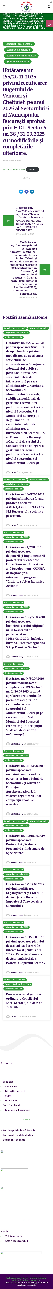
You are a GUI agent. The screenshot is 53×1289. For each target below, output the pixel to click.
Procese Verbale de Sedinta (18, 984)
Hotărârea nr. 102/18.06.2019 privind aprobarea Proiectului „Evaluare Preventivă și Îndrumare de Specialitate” (25, 844)
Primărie (8, 1081)
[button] (51, 2)
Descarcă (32, 169)
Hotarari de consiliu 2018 (16, 537)
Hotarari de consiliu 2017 (16, 756)
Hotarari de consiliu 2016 (16, 668)
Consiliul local (11, 1105)
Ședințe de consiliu (18, 61)
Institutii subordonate (17, 1110)
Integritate (11, 1100)
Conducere (11, 1086)
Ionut (13, 472)
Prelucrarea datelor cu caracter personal (26, 1278)
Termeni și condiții (14, 1139)
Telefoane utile (14, 1236)
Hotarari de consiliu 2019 (16, 826)
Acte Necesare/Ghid (16, 1241)
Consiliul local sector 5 (26, 13)
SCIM (8, 1096)
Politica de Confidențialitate (19, 1135)
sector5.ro (16, 595)
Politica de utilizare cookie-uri (26, 1280)
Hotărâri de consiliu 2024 (17, 484)
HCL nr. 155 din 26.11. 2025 (14, 169)
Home (6, 13)
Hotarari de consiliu (18, 49)
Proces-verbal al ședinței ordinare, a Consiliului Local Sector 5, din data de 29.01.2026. (24, 1001)
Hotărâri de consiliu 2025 (21, 55)
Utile (6, 1231)
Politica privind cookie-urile (19, 1130)
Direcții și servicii (15, 1091)
